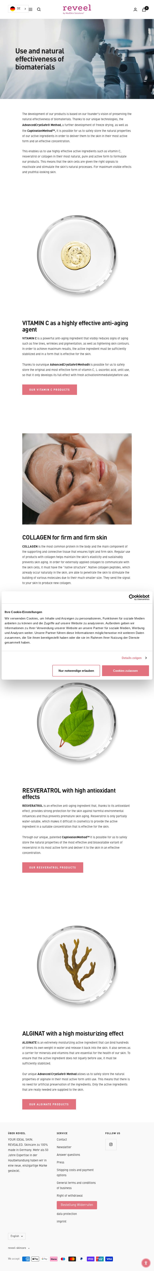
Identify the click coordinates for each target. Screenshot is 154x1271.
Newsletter (64, 1147)
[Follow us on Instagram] (110, 1144)
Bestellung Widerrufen (77, 1205)
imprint (61, 1221)
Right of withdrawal (70, 1195)
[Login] (135, 9)
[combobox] (18, 9)
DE (18, 8)
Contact (62, 1139)
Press (60, 1162)
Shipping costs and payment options (75, 1173)
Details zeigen (132, 658)
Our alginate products (49, 1104)
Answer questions (68, 1155)
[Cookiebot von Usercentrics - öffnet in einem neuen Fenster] (131, 597)
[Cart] (144, 9)
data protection (67, 1214)
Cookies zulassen (125, 670)
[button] (146, 1263)
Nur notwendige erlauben (76, 670)
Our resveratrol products (52, 867)
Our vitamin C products (49, 389)
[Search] (39, 9)
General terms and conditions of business (76, 1186)
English (15, 1236)
